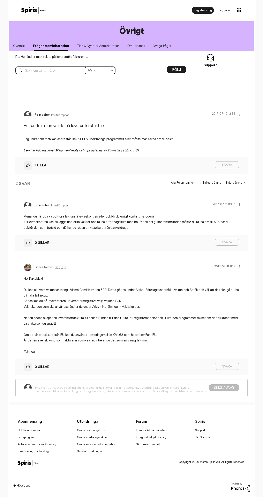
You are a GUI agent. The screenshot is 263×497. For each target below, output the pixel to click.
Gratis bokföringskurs (91, 430)
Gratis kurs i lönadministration (96, 444)
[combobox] (62, 70)
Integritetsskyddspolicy (151, 437)
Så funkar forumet (148, 444)
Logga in (224, 10)
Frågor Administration (51, 46)
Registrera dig (203, 10)
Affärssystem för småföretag (37, 444)
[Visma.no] (33, 10)
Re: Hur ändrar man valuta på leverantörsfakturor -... (51, 57)
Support (200, 430)
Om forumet (136, 46)
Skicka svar (224, 388)
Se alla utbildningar (89, 451)
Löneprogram (26, 437)
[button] (239, 114)
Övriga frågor (162, 46)
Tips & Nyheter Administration (98, 46)
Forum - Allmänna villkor (151, 430)
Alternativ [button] (176, 70)
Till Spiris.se (202, 437)
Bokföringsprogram (30, 430)
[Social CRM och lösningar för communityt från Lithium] (240, 487)
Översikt (19, 46)
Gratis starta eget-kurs (92, 437)
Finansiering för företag (33, 451)
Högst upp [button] (23, 485)
